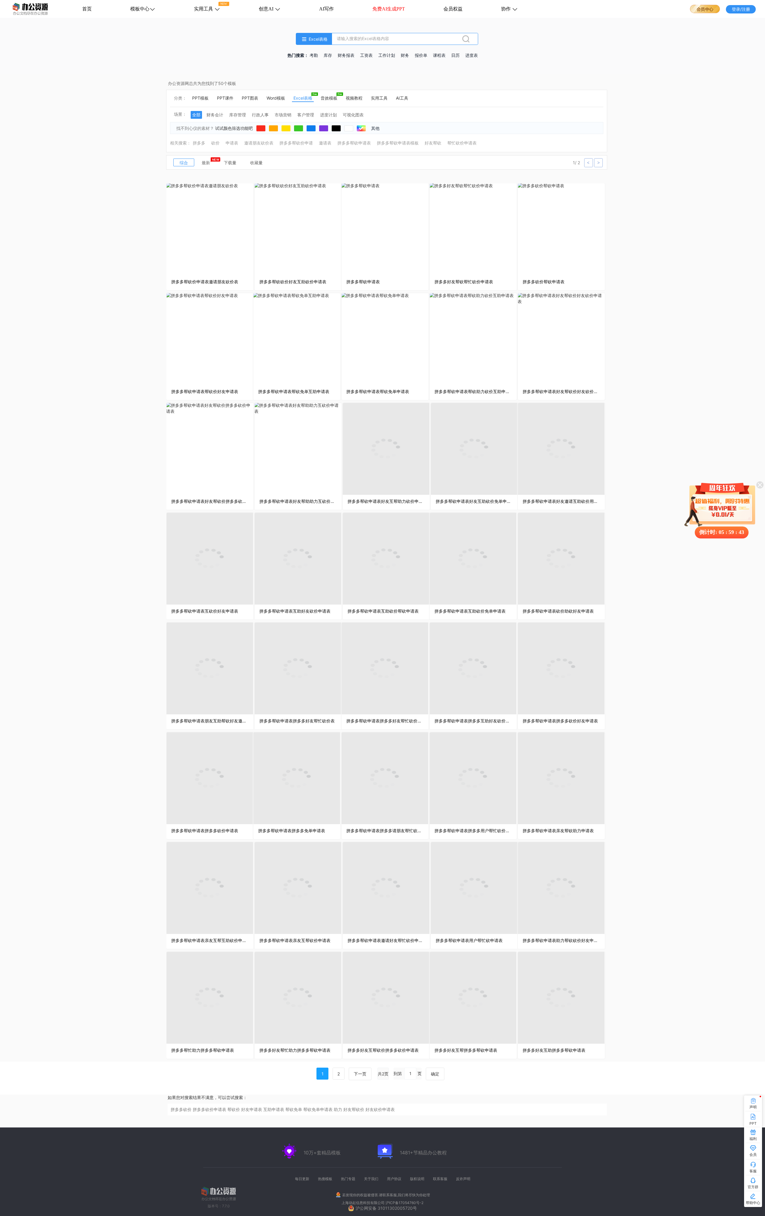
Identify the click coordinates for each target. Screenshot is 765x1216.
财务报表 (346, 55)
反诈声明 (463, 1179)
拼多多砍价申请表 (209, 1109)
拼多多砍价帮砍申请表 (543, 281)
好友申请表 (251, 1109)
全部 (196, 114)
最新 (206, 162)
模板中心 (139, 8)
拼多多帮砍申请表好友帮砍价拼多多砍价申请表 (210, 501)
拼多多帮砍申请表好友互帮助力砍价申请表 (386, 501)
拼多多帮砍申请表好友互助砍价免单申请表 (474, 501)
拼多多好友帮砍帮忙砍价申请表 (463, 281)
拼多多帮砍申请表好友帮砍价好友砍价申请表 (561, 391)
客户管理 (305, 114)
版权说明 (417, 1179)
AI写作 (326, 8)
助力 (338, 1109)
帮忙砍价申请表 (462, 142)
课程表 (439, 55)
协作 (506, 8)
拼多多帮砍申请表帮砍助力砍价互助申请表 (473, 391)
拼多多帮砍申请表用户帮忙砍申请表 (469, 940)
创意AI (267, 8)
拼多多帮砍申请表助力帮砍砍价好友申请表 (561, 940)
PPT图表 (250, 98)
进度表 (471, 55)
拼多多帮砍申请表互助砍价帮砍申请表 (383, 611)
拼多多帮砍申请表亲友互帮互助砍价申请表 (210, 940)
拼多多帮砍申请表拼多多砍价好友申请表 (560, 720)
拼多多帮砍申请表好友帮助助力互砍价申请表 (298, 501)
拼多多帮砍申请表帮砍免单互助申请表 (293, 391)
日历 (455, 55)
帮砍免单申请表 (318, 1109)
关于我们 (371, 1179)
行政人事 (260, 114)
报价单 (421, 55)
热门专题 (348, 1179)
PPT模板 (200, 98)
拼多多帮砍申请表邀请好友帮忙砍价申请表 (386, 940)
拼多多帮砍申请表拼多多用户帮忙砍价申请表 (473, 830)
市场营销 (283, 114)
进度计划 (328, 114)
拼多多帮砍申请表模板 (398, 142)
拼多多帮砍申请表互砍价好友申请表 (204, 611)
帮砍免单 (293, 1109)
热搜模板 (325, 1179)
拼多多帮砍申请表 (354, 142)
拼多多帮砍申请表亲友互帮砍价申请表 (295, 940)
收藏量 (256, 162)
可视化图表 (353, 114)
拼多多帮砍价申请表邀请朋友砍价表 (204, 281)
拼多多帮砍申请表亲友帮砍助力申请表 (558, 830)
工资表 (366, 55)
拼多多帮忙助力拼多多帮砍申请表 (202, 1050)
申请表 (232, 142)
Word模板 (276, 98)
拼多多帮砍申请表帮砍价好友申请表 (204, 391)
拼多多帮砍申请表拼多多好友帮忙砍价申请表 (385, 720)
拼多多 (199, 142)
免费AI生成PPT (388, 8)
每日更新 (302, 1179)
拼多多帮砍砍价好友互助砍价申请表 (292, 281)
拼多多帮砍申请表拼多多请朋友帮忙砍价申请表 (385, 830)
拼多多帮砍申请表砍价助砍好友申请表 (558, 611)
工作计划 (386, 55)
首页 (87, 8)
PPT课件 (225, 98)
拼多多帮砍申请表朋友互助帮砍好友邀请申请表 (210, 720)
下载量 (230, 162)
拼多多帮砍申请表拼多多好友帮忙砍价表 (297, 720)
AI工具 (402, 98)
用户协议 (394, 1179)
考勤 (314, 55)
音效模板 (329, 98)
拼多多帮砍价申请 (296, 142)
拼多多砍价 (181, 1109)
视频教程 (354, 98)
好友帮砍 (433, 142)
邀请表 (325, 142)
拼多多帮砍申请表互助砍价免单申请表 (470, 611)
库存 (328, 55)
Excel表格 (302, 98)
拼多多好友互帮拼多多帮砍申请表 (465, 1050)
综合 (184, 162)
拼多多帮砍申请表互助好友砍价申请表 (295, 611)
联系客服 (440, 1179)
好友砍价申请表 (380, 1109)
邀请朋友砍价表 (258, 142)
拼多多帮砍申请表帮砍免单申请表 (377, 391)
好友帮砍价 (353, 1109)
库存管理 (237, 114)
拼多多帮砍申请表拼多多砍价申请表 (204, 830)
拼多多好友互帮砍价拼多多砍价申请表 (383, 1050)
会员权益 (453, 8)
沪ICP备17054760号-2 (404, 1202)
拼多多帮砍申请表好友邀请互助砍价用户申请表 (561, 501)
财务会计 (214, 114)
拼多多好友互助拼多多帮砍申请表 (554, 1050)
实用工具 (204, 8)
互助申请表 (273, 1109)
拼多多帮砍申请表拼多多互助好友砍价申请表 (473, 720)
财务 (405, 55)
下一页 (360, 1073)
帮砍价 (233, 1109)
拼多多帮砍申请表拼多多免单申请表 (291, 830)
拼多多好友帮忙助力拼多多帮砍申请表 (295, 1050)
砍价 (215, 142)
